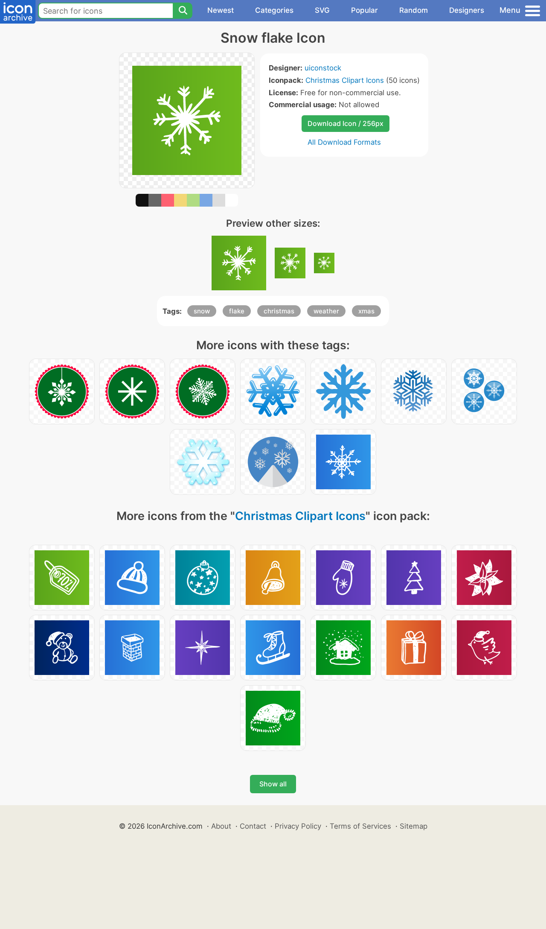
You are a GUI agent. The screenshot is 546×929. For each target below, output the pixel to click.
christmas (279, 311)
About (221, 826)
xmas (366, 311)
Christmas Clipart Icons (344, 80)
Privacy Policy (298, 826)
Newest (220, 10)
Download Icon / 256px (345, 123)
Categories (274, 10)
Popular (364, 10)
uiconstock (323, 68)
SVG (322, 10)
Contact (253, 826)
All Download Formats (344, 142)
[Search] (182, 11)
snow (202, 311)
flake (236, 311)
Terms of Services (360, 826)
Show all (273, 784)
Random (413, 10)
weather (326, 311)
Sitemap (413, 826)
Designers (466, 10)
